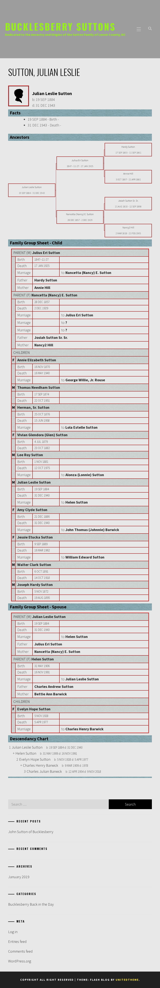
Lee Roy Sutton (30, 454)
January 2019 (18, 876)
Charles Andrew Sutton (53, 686)
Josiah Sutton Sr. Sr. (51, 337)
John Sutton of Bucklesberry (30, 831)
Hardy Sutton (45, 280)
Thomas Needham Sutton (38, 387)
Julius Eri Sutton (46, 252)
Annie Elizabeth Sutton (36, 360)
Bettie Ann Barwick (50, 694)
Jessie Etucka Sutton (35, 537)
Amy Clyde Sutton (32, 509)
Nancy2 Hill (43, 345)
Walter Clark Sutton (34, 564)
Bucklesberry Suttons (60, 26)
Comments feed (20, 951)
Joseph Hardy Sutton (35, 584)
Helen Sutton (42, 659)
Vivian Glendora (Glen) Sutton (42, 434)
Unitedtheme (127, 980)
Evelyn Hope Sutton (33, 709)
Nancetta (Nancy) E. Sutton (54, 295)
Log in (13, 931)
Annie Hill (42, 287)
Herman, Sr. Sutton (33, 407)
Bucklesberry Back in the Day (31, 904)
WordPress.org (19, 961)
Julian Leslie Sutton (34, 482)
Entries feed (17, 941)
